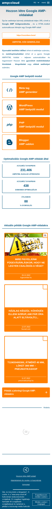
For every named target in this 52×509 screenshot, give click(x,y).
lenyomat (26, 484)
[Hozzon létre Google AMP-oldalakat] (10, 3)
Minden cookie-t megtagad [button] (41, 503)
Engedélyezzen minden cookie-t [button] (41, 496)
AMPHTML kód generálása (26, 42)
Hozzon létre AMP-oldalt (26, 476)
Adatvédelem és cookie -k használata (26, 480)
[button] (37, 2)
